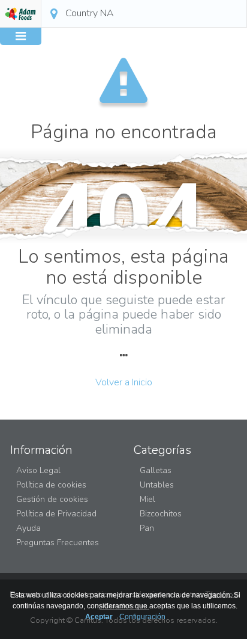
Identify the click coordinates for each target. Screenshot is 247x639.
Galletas (155, 470)
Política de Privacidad (56, 513)
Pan (147, 528)
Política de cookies (51, 485)
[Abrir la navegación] (20, 36)
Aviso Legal (38, 470)
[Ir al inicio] (20, 14)
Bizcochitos (161, 513)
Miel (147, 499)
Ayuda (28, 528)
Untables (157, 485)
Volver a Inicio (123, 382)
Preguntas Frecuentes (57, 542)
